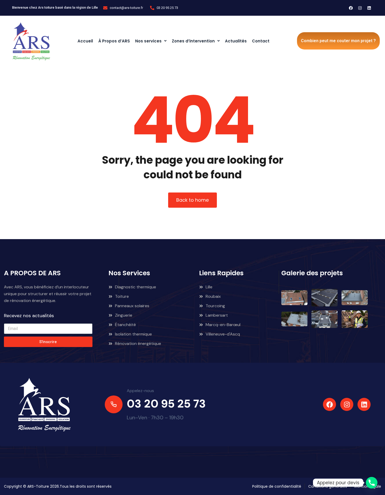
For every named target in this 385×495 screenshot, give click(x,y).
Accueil (85, 41)
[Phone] (371, 482)
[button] (151, 41)
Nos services (148, 41)
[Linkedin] (369, 8)
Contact (261, 41)
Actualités (236, 41)
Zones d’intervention (193, 41)
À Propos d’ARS (114, 41)
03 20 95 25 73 (166, 404)
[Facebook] (351, 8)
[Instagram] (360, 8)
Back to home (192, 200)
